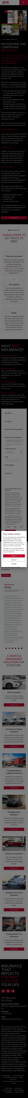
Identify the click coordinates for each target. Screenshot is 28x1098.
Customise (14, 563)
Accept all (14, 556)
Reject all (14, 560)
